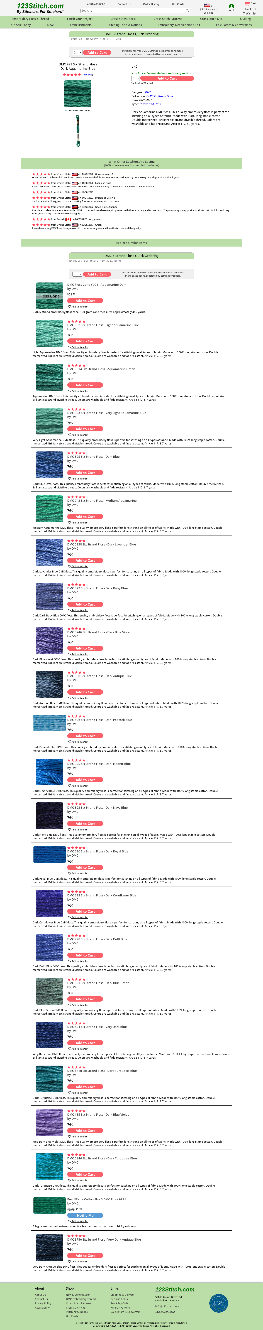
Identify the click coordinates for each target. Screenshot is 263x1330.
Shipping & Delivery (122, 1294)
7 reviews (87, 74)
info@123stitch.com (167, 1306)
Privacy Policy (43, 1303)
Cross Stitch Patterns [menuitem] (168, 19)
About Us (40, 1294)
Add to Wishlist (143, 83)
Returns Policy (119, 1299)
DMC (148, 92)
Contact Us (124, 4)
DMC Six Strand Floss (159, 96)
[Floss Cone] (49, 308)
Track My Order (120, 1303)
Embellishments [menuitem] (81, 25)
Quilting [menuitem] (245, 19)
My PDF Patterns (121, 1307)
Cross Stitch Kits (75, 1307)
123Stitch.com (174, 1289)
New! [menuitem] (50, 25)
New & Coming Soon (78, 1294)
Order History (151, 4)
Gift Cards (178, 4)
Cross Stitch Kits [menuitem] (211, 19)
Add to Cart (167, 78)
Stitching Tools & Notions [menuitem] (125, 25)
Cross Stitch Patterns (78, 1303)
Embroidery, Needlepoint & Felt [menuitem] (179, 25)
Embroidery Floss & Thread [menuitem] (30, 19)
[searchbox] (135, 10)
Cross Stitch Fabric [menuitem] (123, 19)
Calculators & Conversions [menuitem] (234, 25)
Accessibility (42, 1307)
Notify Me (85, 1215)
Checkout (249, 9)
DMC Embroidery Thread (81, 1299)
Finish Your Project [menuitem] (79, 19)
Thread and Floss (150, 104)
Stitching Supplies (77, 1312)
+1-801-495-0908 (165, 1312)
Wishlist (250, 13)
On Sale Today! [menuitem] (21, 25)
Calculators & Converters (125, 1312)
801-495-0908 (97, 4)
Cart (253, 3)
